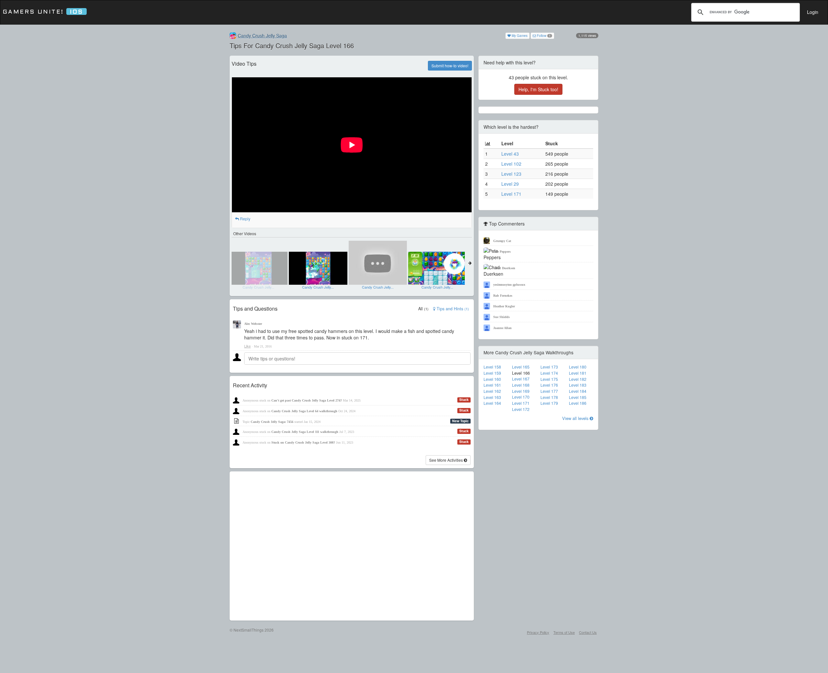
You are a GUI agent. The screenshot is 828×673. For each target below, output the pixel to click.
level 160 (492, 379)
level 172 (520, 409)
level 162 (492, 391)
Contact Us (588, 632)
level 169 (520, 391)
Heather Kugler (504, 306)
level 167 (520, 379)
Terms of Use (564, 632)
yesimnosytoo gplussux (509, 284)
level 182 (577, 379)
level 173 (549, 367)
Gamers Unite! (43, 12)
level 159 (492, 373)
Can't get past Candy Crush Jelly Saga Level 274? (306, 400)
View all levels (576, 418)
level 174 (549, 373)
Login (812, 12)
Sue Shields (501, 317)
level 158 (492, 367)
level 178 (549, 397)
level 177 (549, 391)
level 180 (577, 367)
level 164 (492, 403)
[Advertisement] (352, 546)
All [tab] (423, 309)
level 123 (511, 174)
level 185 (577, 397)
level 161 (492, 385)
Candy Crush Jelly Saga (262, 35)
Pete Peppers (502, 251)
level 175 (549, 379)
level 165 (520, 367)
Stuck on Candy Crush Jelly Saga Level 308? (303, 442)
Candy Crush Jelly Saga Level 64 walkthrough (304, 411)
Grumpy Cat (502, 241)
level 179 (549, 403)
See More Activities (446, 460)
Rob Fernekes (502, 295)
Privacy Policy (538, 632)
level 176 (549, 385)
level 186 (577, 403)
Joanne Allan (502, 328)
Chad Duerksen (504, 268)
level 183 (577, 385)
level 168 (520, 385)
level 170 (520, 397)
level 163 (492, 397)
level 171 (511, 194)
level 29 (510, 184)
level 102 (511, 163)
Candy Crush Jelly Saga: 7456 (272, 422)
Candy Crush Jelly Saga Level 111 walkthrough (304, 432)
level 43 (510, 153)
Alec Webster (253, 323)
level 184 (577, 391)
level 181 (577, 373)
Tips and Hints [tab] (452, 309)
